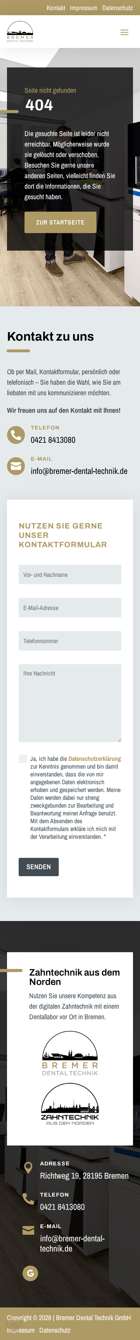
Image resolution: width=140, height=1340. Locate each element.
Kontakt (56, 7)
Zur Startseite (60, 222)
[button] (14, 1326)
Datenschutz (117, 7)
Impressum (84, 7)
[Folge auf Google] (30, 1273)
